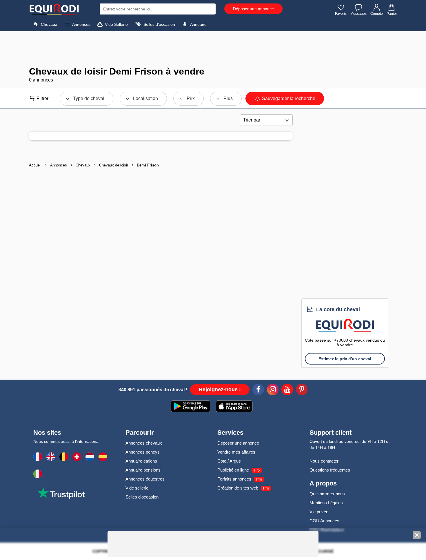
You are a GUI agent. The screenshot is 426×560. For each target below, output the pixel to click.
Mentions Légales (326, 502)
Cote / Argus (229, 460)
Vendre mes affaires (236, 452)
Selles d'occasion (158, 24)
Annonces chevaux (143, 443)
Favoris (341, 14)
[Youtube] (287, 390)
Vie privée (319, 511)
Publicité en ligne (233, 469)
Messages (358, 14)
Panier (392, 14)
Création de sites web (237, 487)
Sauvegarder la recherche (288, 98)
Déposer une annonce (253, 8)
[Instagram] (272, 390)
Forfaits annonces (234, 478)
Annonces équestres (145, 478)
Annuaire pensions (143, 469)
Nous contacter (324, 460)
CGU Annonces (324, 520)
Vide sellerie (136, 487)
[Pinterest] (301, 390)
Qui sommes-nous (327, 493)
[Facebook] (258, 390)
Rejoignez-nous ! (220, 389)
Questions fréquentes (330, 469)
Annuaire (198, 24)
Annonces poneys (142, 452)
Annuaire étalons (141, 460)
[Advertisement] (213, 49)
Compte (376, 14)
